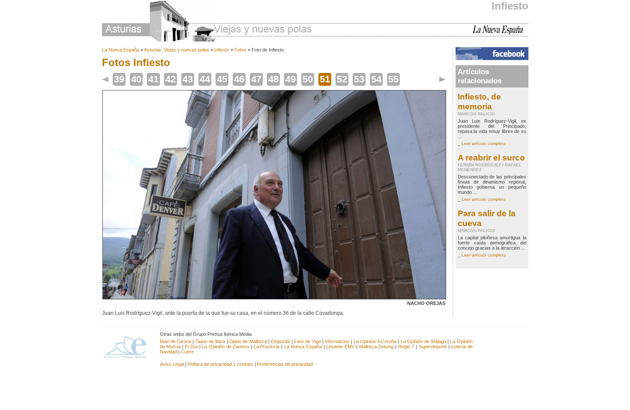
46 (239, 79)
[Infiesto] (274, 298)
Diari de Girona (176, 341)
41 (153, 79)
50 (308, 79)
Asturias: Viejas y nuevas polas (176, 49)
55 (393, 79)
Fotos (240, 49)
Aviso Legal (172, 364)
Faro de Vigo (307, 341)
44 (205, 79)
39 (119, 79)
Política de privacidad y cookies (220, 364)
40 (136, 79)
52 (342, 79)
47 (256, 79)
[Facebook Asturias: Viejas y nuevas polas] (492, 58)
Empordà (280, 341)
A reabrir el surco (491, 157)
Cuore (187, 351)
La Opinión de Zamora (225, 346)
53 (359, 79)
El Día (191, 346)
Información (337, 341)
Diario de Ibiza (210, 341)
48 (273, 79)
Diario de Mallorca (248, 341)
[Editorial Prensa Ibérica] (129, 347)
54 (376, 79)
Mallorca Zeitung (376, 346)
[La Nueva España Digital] (500, 33)
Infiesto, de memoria (479, 101)
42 (170, 79)
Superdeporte (433, 346)
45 (222, 79)
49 (290, 79)
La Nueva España (120, 49)
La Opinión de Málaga (424, 341)
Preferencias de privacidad (285, 364)
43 (188, 79)
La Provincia (267, 346)
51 (325, 79)
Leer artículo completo (484, 143)
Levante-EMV (340, 346)
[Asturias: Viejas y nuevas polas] (207, 22)
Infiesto (510, 6)
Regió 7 (406, 346)
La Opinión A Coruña (375, 341)
